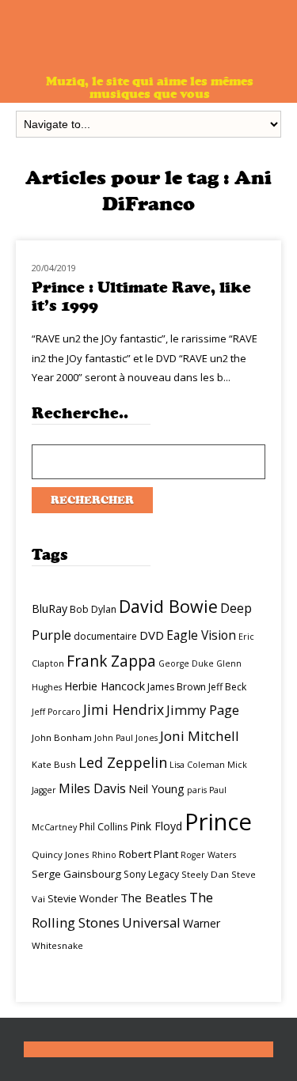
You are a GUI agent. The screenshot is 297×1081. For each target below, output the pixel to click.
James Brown (176, 687)
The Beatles (153, 897)
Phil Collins (103, 826)
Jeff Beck (227, 687)
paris (197, 790)
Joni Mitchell (199, 736)
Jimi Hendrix (123, 709)
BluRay (49, 608)
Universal (151, 922)
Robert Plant (148, 854)
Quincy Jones (60, 854)
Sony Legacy (151, 874)
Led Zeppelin (122, 762)
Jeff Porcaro (56, 711)
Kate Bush (54, 764)
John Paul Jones (126, 737)
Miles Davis (92, 788)
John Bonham (62, 737)
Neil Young (156, 788)
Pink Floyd (156, 825)
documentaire (105, 636)
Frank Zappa (111, 661)
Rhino (104, 854)
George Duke (186, 663)
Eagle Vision (201, 635)
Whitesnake (57, 945)
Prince (218, 821)
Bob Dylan (93, 609)
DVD (151, 635)
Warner (201, 923)
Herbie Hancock (104, 686)
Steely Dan (205, 874)
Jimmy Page (202, 710)
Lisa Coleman (197, 764)
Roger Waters (208, 854)
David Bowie (168, 606)
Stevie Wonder (83, 898)
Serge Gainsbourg (76, 874)
